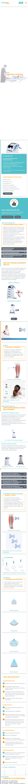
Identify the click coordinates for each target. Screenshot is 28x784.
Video (13, 318)
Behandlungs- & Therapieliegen (9, 781)
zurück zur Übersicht (9, 767)
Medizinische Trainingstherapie (9, 782)
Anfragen (18, 217)
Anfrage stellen (7, 193)
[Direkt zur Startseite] (5, 3)
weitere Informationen (7, 217)
